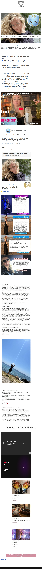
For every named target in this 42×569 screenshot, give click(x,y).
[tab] (21, 277)
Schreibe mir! (3, 559)
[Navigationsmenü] (21, 8)
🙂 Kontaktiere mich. (5, 191)
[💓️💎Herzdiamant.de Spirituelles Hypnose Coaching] (21, 4)
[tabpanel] (21, 421)
